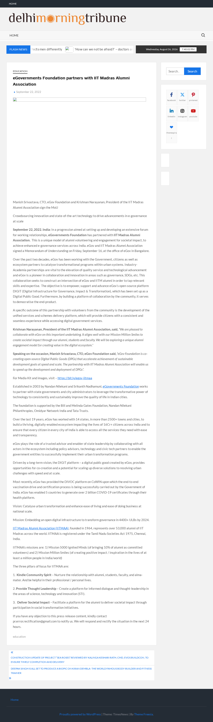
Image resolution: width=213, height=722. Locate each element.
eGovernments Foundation (121, 386)
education (19, 636)
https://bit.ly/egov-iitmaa (75, 378)
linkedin (171, 116)
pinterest (193, 100)
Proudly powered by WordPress (80, 714)
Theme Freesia (143, 714)
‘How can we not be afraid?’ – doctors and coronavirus (105, 49)
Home (13, 3)
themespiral (171, 135)
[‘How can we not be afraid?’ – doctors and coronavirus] (60, 49)
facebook (171, 100)
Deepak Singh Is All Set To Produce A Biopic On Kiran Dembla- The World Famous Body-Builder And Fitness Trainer (81, 670)
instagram (182, 116)
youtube (193, 116)
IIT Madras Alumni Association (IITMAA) (41, 528)
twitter (182, 100)
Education (20, 71)
